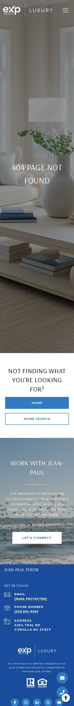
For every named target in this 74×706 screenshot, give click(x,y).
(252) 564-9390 (26, 611)
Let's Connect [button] (37, 538)
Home (37, 403)
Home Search (37, 419)
